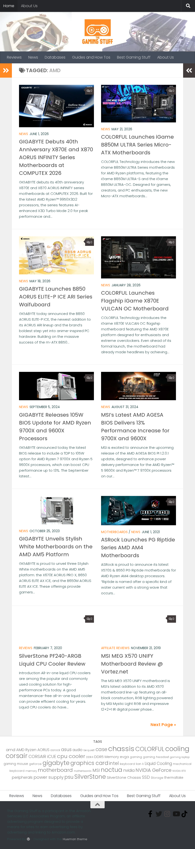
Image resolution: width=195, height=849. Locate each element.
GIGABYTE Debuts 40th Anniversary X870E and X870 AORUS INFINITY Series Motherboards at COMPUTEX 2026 (56, 157)
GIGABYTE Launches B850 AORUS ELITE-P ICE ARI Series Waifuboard (55, 296)
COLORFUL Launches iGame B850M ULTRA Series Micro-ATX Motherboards (137, 144)
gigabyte (56, 762)
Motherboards (114, 532)
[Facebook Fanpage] (150, 814)
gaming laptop (180, 757)
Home (8, 6)
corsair (17, 755)
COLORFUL (149, 749)
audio (78, 749)
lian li (140, 764)
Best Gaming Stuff (134, 57)
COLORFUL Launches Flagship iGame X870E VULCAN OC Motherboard (135, 300)
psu (68, 776)
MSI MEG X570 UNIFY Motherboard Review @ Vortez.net (132, 663)
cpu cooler (71, 756)
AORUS (43, 750)
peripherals (22, 777)
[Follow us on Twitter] (159, 814)
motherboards (83, 771)
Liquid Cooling (158, 763)
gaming (136, 757)
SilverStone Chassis (124, 777)
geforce (35, 764)
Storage (157, 778)
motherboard (55, 770)
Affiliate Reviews (115, 648)
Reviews (14, 57)
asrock (55, 750)
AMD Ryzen (26, 750)
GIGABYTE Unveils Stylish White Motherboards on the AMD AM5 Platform (56, 546)
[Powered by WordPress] (28, 839)
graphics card (89, 763)
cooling (177, 748)
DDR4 (89, 757)
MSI (96, 770)
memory (31, 771)
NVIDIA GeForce (153, 770)
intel (114, 763)
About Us (29, 6)
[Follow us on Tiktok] (184, 814)
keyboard (127, 764)
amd (10, 750)
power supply (48, 777)
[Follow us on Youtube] (176, 814)
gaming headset (156, 757)
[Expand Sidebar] (6, 70)
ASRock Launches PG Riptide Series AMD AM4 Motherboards (138, 547)
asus (66, 749)
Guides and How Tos (91, 57)
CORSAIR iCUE (42, 756)
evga (124, 756)
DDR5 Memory (106, 756)
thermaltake (173, 777)
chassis (121, 748)
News (33, 57)
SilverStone (90, 777)
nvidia (129, 770)
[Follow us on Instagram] (167, 814)
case (101, 749)
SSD (146, 777)
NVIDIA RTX (179, 771)
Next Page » (163, 725)
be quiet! (89, 750)
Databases (55, 57)
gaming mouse (16, 764)
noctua (111, 769)
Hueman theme (75, 839)
